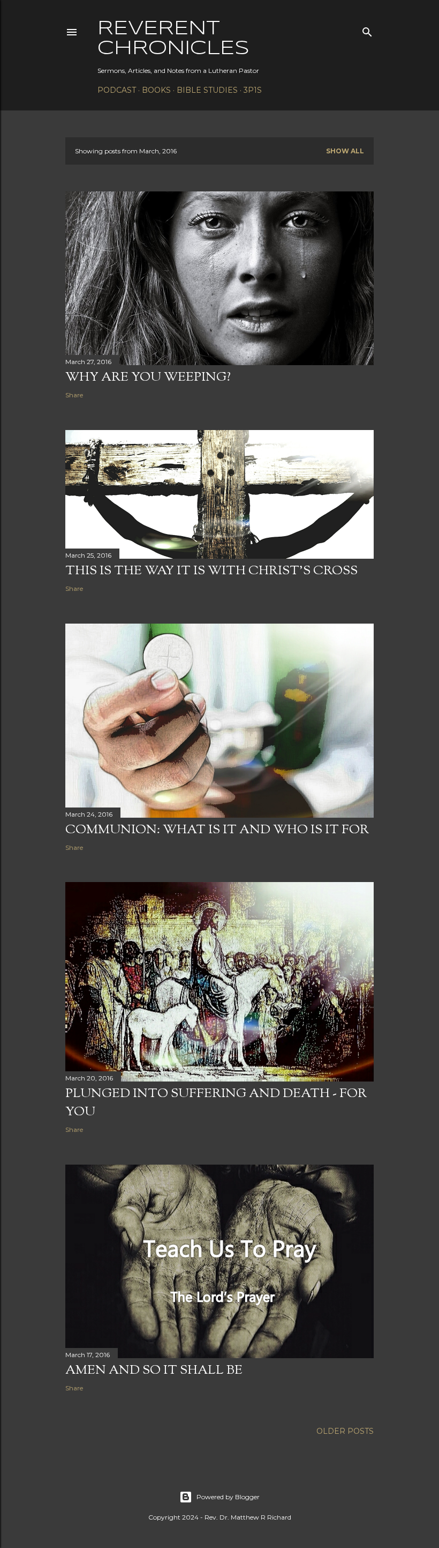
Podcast (116, 90)
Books (156, 90)
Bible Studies (207, 90)
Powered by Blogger (228, 1497)
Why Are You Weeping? (148, 377)
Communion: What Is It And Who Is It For (217, 830)
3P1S (253, 90)
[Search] (367, 29)
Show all (345, 151)
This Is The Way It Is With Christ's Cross (211, 571)
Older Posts (345, 1431)
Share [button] (74, 395)
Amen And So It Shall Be (154, 1370)
